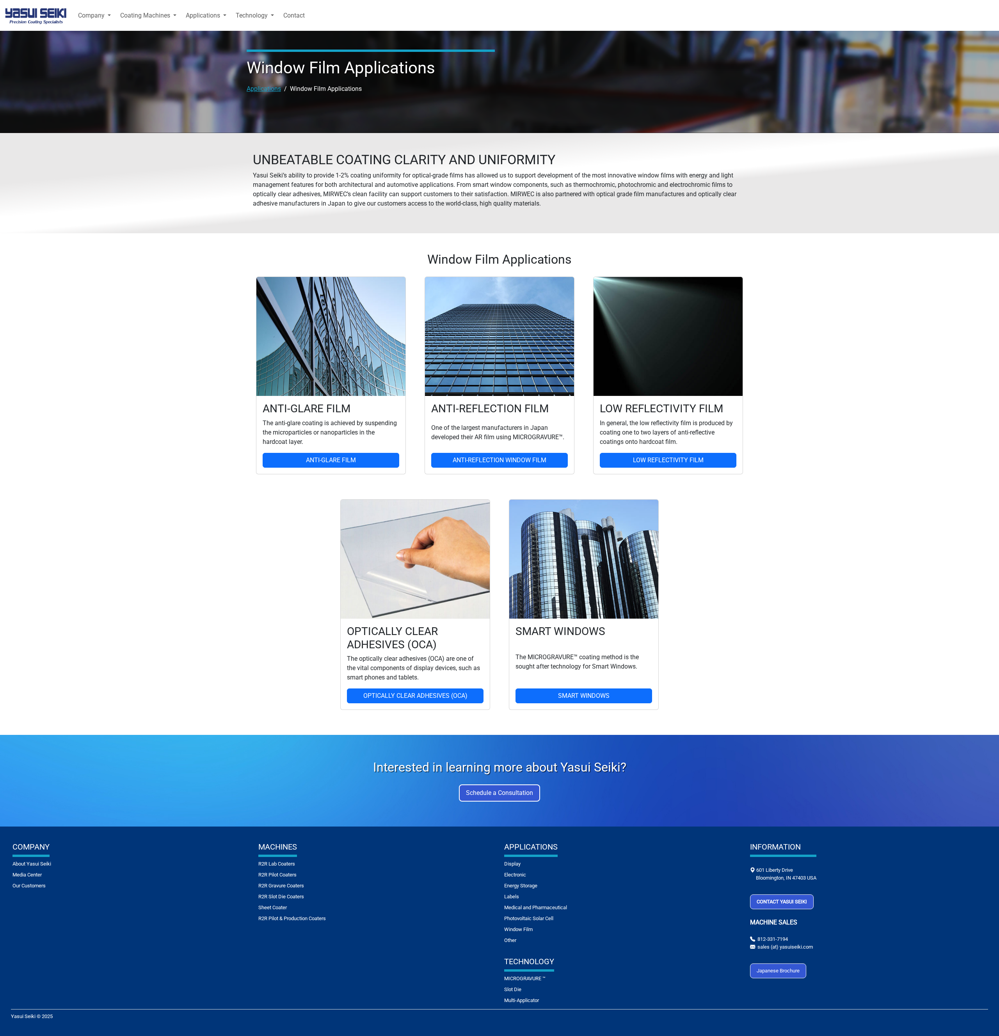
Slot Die (512, 989)
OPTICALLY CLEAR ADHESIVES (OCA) (415, 695)
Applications (264, 88)
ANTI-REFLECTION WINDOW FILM (499, 460)
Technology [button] (252, 15)
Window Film (518, 929)
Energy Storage (520, 886)
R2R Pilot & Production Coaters (292, 918)
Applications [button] (204, 15)
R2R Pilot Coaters (277, 875)
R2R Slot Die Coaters (281, 896)
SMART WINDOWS (584, 695)
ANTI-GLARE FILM (331, 460)
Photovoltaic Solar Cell (528, 918)
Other (510, 940)
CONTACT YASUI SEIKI (782, 902)
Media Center (27, 875)
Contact (294, 15)
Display (512, 864)
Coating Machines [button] (146, 15)
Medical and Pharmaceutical (535, 907)
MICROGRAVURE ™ (525, 978)
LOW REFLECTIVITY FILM (668, 460)
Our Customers (29, 886)
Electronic (515, 875)
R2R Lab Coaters (276, 864)
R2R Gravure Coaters (281, 886)
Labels (511, 896)
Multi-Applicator (521, 1000)
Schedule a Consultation (499, 793)
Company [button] (92, 15)
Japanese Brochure (778, 971)
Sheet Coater (272, 907)
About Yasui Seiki (31, 864)
